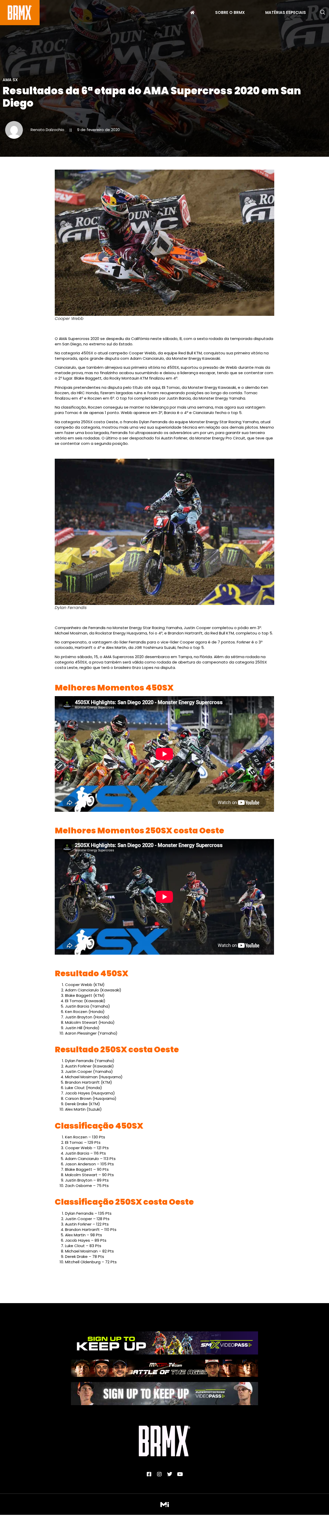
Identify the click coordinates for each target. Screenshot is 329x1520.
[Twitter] (169, 1474)
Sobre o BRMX (230, 13)
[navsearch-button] (322, 12)
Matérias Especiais (285, 13)
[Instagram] (159, 1474)
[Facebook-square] (149, 1474)
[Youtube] (179, 1474)
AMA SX (10, 79)
